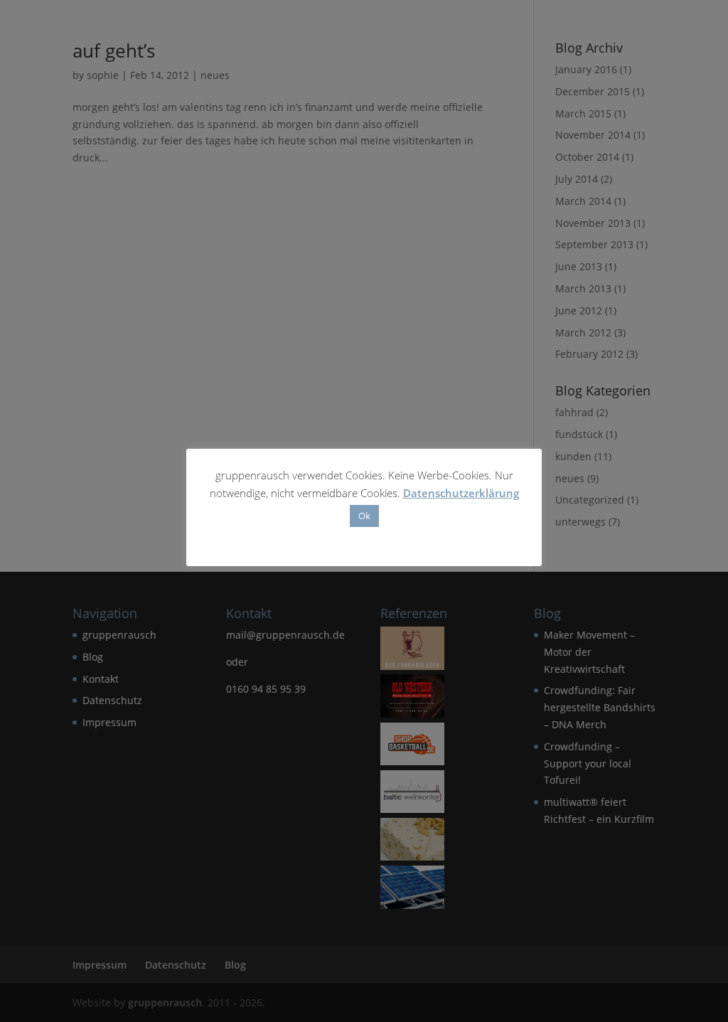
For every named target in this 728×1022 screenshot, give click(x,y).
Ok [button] (364, 515)
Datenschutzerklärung (461, 493)
